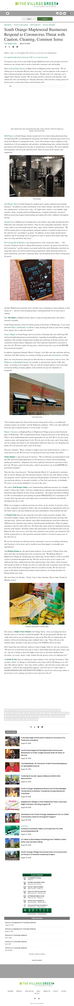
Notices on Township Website (16, 935)
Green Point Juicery (17, 68)
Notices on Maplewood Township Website (20, 923)
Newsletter (46, 991)
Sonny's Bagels (32, 716)
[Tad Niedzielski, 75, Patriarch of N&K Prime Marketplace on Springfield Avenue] (12, 767)
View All (31, 954)
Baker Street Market (19, 710)
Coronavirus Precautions (12, 713)
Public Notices (29, 991)
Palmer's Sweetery (20, 716)
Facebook (57, 355)
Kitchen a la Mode (26, 327)
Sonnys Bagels (9, 456)
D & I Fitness (51, 713)
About (38, 991)
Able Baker (11, 317)
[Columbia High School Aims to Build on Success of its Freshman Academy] (12, 741)
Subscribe (10, 991)
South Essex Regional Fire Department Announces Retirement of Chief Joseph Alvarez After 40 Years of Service (42, 752)
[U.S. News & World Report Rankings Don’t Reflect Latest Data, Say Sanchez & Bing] (12, 843)
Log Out (37, 993)
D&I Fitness (8, 136)
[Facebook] (60, 14)
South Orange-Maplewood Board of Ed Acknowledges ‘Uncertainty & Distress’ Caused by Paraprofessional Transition (43, 791)
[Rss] (64, 14)
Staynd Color (9, 222)
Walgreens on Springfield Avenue (14, 719)
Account (63, 991)
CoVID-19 (42, 713)
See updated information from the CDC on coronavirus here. (26, 57)
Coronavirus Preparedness (30, 713)
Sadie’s (13, 327)
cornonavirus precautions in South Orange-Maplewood (43, 710)
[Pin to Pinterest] (13, 46)
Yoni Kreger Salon (11, 204)
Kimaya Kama (13, 551)
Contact (55, 991)
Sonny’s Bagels (9, 334)
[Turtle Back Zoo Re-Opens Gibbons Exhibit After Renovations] (12, 779)
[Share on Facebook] (5, 46)
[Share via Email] (17, 46)
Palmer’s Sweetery (11, 432)
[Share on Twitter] (9, 46)
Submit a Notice (40, 954)
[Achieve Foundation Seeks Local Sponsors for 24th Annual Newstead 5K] (12, 830)
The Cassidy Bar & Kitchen (14, 242)
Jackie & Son (11, 659)
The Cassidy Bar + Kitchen (57, 716)
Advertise (19, 991)
